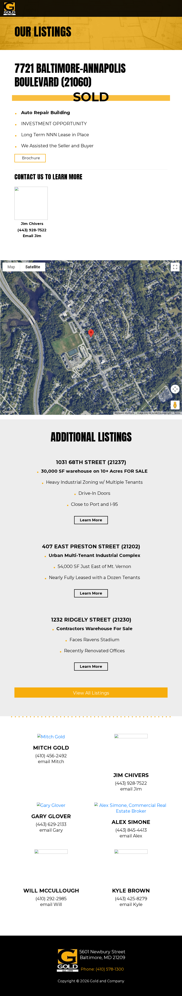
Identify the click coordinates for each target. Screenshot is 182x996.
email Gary (51, 830)
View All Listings (91, 693)
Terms (177, 413)
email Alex (131, 836)
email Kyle (131, 904)
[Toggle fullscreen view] (175, 267)
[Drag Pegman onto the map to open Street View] (175, 405)
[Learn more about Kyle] (131, 868)
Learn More (91, 520)
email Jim (131, 789)
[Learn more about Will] (51, 868)
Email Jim (32, 236)
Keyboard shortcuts (124, 413)
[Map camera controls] (175, 389)
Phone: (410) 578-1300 (102, 969)
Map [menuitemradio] (11, 267)
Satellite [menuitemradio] (32, 267)
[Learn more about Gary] (51, 807)
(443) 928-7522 (32, 230)
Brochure (31, 158)
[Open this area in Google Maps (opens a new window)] (8, 412)
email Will (51, 904)
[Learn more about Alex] (131, 810)
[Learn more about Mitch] (51, 739)
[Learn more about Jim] (131, 753)
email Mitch (51, 761)
